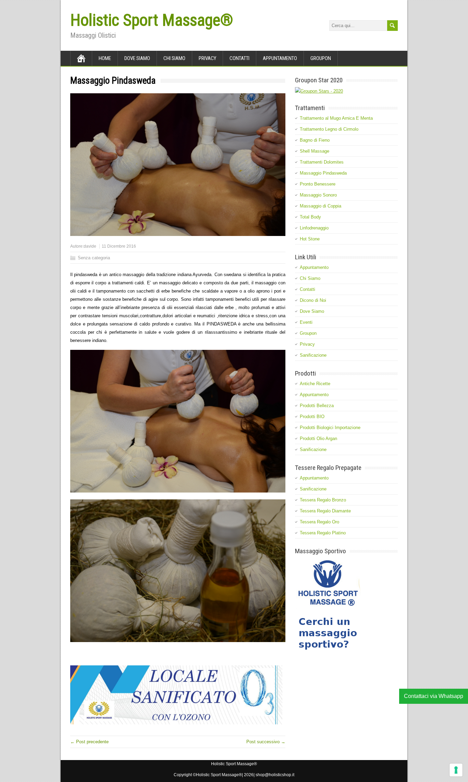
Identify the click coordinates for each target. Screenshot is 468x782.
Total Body (310, 217)
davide (90, 246)
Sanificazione (313, 355)
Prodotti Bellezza (317, 405)
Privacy (207, 58)
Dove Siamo (137, 58)
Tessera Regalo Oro (319, 521)
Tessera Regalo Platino (323, 532)
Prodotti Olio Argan (318, 438)
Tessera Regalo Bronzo (323, 499)
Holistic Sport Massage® (151, 20)
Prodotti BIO (312, 416)
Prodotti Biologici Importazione (330, 427)
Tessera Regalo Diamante (325, 510)
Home (105, 58)
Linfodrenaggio (314, 227)
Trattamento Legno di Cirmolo (329, 129)
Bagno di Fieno (315, 140)
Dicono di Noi (313, 300)
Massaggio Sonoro (318, 195)
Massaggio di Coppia (320, 206)
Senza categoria (94, 257)
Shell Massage (314, 151)
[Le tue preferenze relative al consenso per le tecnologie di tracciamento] (456, 770)
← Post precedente (89, 741)
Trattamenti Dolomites (322, 162)
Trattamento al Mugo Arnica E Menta (336, 118)
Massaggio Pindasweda (323, 173)
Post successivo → (265, 741)
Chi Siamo (174, 58)
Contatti (239, 58)
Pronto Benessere (317, 184)
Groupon (320, 58)
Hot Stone (310, 238)
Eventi (306, 322)
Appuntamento (280, 58)
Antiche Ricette (315, 383)
